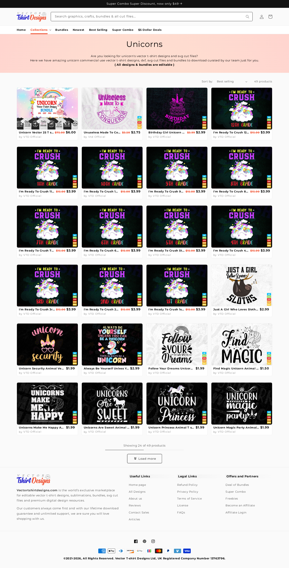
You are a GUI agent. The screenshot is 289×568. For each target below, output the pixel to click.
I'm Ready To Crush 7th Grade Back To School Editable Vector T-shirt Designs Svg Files (37, 250)
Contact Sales (139, 512)
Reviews (135, 505)
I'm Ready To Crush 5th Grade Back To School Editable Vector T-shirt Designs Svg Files (166, 250)
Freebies (231, 498)
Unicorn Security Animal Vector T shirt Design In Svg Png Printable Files (42, 368)
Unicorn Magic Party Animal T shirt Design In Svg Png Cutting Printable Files (236, 427)
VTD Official (32, 136)
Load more (147, 458)
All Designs (137, 491)
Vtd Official (97, 136)
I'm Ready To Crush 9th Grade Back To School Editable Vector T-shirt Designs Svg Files (166, 191)
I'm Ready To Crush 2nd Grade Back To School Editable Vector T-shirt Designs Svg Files (102, 309)
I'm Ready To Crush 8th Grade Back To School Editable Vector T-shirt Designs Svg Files (231, 191)
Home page (137, 485)
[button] (40, 30)
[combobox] (152, 16)
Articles (134, 519)
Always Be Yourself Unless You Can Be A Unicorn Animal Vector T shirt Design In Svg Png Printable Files (106, 368)
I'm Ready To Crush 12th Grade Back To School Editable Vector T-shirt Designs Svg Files (231, 132)
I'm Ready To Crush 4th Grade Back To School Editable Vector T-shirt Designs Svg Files (231, 250)
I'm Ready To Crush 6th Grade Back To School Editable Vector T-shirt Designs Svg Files (102, 250)
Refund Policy (187, 485)
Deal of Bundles (237, 485)
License (182, 505)
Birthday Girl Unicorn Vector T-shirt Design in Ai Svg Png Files (167, 132)
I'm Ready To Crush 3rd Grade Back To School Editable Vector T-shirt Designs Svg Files (37, 309)
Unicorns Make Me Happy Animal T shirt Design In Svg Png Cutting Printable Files (42, 427)
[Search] (247, 16)
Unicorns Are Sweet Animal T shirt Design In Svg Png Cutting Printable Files (107, 427)
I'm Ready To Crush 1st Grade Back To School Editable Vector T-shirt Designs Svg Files (166, 309)
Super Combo (235, 491)
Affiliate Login (236, 512)
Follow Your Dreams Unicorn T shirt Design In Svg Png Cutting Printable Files (171, 368)
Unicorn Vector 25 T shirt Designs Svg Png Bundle (36, 132)
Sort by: (207, 81)
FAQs (181, 512)
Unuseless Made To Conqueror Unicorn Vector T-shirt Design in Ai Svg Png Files (102, 132)
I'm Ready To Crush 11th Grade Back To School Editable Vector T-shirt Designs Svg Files (37, 191)
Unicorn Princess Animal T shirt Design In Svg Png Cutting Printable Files (171, 427)
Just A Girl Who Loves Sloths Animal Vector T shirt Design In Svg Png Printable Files (236, 309)
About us (135, 498)
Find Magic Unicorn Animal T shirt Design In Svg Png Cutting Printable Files (236, 368)
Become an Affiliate (240, 505)
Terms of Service (189, 498)
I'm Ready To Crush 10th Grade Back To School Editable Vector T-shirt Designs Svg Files (102, 191)
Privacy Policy (187, 491)
